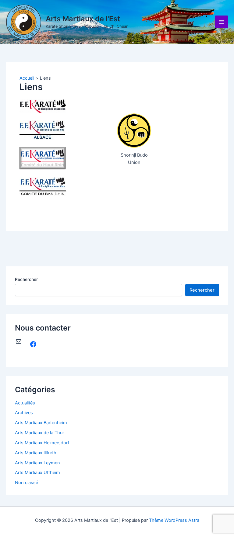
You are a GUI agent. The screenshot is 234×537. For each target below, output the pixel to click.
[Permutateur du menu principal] (221, 22)
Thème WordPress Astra (174, 520)
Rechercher (26, 279)
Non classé (26, 482)
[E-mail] (18, 341)
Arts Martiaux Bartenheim (41, 422)
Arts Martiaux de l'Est (83, 18)
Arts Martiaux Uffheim (37, 472)
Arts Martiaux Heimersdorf (42, 442)
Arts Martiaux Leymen (37, 463)
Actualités (25, 403)
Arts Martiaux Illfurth (35, 453)
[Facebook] (33, 344)
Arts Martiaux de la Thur (39, 432)
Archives (24, 412)
